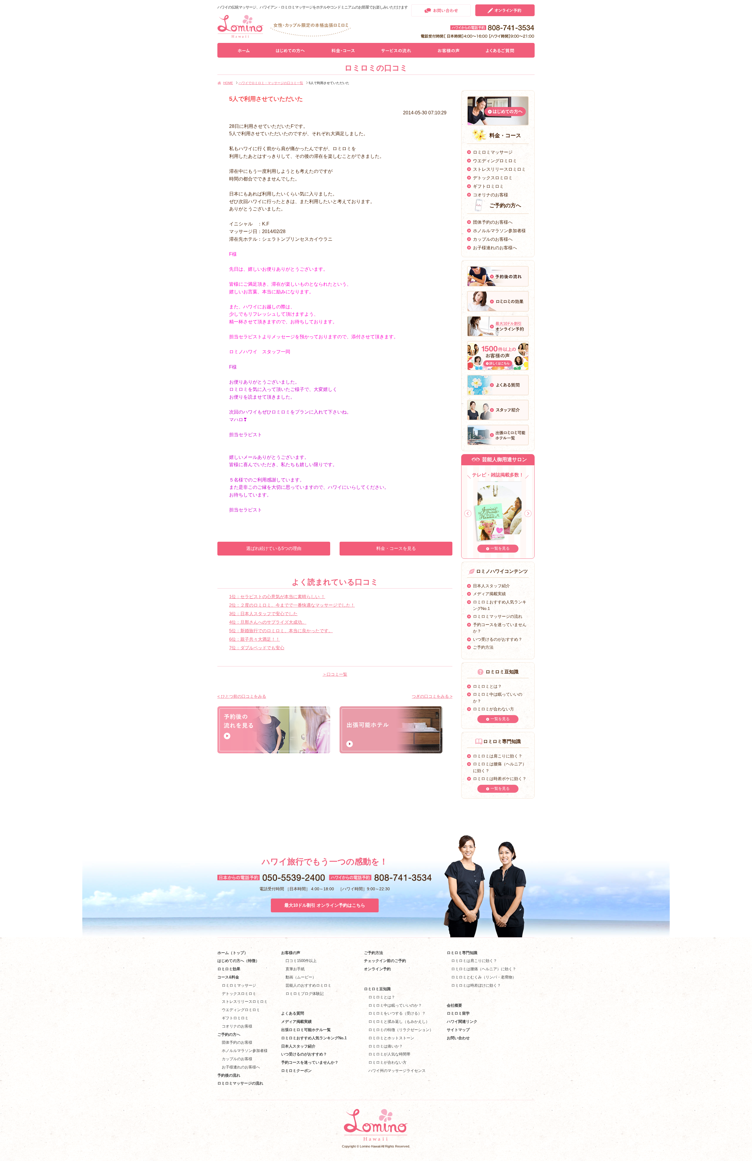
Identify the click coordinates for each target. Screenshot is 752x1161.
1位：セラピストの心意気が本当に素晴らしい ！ (277, 596)
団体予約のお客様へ (493, 222)
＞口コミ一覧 (335, 674)
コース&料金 (228, 977)
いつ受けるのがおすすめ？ (497, 639)
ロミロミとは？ (487, 686)
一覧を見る (500, 548)
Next (528, 513)
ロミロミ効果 (228, 969)
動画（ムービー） (301, 977)
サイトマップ (458, 1030)
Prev (467, 513)
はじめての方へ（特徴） (238, 960)
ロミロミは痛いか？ (385, 1046)
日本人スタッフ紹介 (491, 585)
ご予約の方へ (228, 1034)
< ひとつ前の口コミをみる (241, 696)
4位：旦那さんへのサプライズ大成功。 (267, 622)
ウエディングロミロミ (495, 160)
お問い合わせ (458, 1038)
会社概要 (454, 1005)
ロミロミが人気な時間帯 (389, 1054)
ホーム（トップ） (232, 953)
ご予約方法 (483, 647)
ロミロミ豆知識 (377, 989)
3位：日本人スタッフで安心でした (263, 613)
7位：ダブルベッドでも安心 (256, 647)
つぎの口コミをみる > (432, 696)
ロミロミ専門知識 (462, 953)
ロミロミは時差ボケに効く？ (499, 778)
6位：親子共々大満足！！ (254, 639)
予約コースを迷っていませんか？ (309, 1062)
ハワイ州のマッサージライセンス (397, 1070)
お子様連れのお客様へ (495, 247)
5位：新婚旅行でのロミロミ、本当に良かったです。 (281, 630)
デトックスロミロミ (493, 177)
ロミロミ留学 (458, 1013)
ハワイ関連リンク (462, 1021)
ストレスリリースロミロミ (499, 169)
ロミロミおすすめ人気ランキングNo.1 (315, 1038)
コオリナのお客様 (490, 194)
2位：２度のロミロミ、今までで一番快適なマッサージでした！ (292, 605)
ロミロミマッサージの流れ (497, 616)
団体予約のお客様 (237, 1042)
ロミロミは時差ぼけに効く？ (476, 985)
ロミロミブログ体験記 (305, 993)
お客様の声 (290, 953)
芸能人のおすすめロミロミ (308, 985)
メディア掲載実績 (489, 593)
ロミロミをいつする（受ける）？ (397, 1013)
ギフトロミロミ (488, 186)
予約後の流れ (228, 1075)
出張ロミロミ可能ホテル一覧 (306, 1030)
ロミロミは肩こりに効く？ (497, 756)
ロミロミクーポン (296, 1070)
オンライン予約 (377, 969)
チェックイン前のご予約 (385, 960)
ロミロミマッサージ (493, 152)
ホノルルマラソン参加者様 (499, 230)
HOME (228, 83)
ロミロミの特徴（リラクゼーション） (400, 1030)
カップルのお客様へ (493, 239)
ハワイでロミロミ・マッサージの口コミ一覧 (271, 83)
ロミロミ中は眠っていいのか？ (395, 1005)
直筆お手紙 (295, 969)
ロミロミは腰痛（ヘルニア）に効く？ (483, 969)
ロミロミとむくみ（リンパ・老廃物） (483, 977)
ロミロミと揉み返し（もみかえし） (398, 1021)
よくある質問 (292, 1013)
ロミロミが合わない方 (493, 709)
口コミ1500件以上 (301, 960)
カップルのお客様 (237, 1059)
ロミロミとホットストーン (391, 1038)
